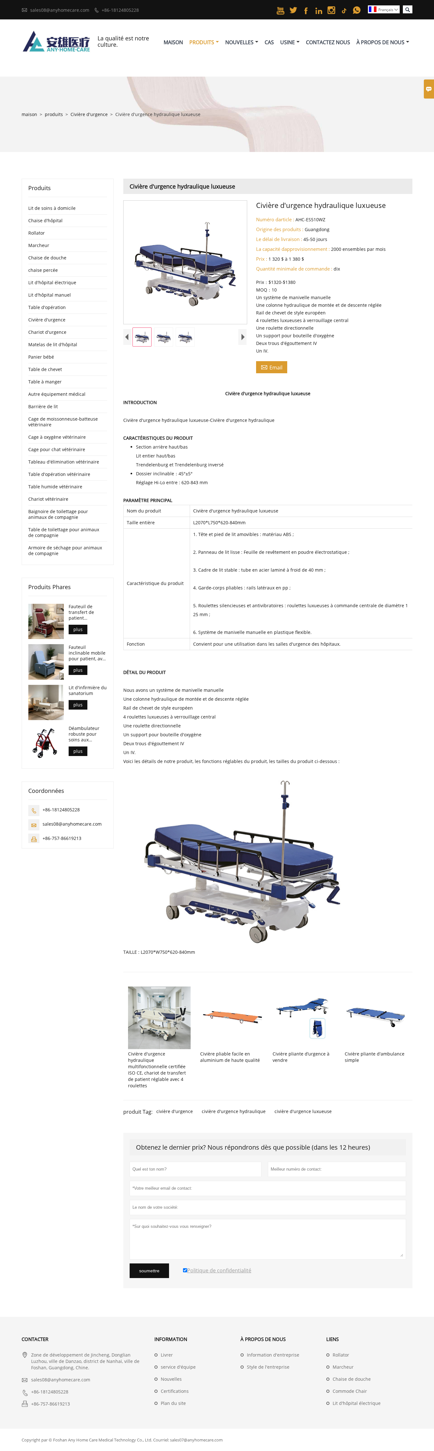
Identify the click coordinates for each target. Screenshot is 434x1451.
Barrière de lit (43, 406)
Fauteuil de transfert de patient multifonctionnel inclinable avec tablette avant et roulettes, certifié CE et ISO (87, 612)
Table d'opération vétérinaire (59, 474)
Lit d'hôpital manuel (49, 295)
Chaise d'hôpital (45, 220)
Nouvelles (239, 42)
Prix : (261, 259)
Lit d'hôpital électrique (52, 282)
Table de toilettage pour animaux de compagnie (63, 532)
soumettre (149, 1270)
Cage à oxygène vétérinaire (57, 437)
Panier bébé (41, 357)
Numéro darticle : (275, 219)
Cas (269, 42)
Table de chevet (45, 369)
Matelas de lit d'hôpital (52, 344)
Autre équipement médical (56, 394)
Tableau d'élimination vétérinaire (63, 462)
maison (29, 114)
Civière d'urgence (89, 114)
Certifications (175, 1391)
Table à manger (45, 382)
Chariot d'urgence (47, 332)
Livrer (167, 1355)
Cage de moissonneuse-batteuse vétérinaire (63, 422)
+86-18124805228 (120, 10)
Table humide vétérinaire (55, 487)
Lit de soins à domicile (52, 208)
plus (78, 629)
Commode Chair (350, 1391)
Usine (287, 42)
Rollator (36, 233)
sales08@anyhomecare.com (59, 10)
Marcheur (38, 245)
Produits (201, 42)
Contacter (35, 1339)
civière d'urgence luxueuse (303, 1111)
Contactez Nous (328, 42)
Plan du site (173, 1403)
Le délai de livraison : (279, 239)
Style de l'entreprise (268, 1367)
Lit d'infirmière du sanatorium (88, 690)
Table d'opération (47, 307)
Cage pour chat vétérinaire (56, 449)
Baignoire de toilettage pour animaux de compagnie (58, 514)
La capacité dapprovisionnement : (293, 249)
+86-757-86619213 (62, 838)
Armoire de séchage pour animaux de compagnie (65, 550)
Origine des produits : (279, 229)
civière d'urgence (174, 1111)
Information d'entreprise (273, 1355)
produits (54, 114)
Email (271, 367)
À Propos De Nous (380, 42)
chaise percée (43, 270)
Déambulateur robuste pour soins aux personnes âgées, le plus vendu (87, 733)
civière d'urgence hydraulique (234, 1111)
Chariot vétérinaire (48, 499)
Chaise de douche (47, 258)
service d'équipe (178, 1367)
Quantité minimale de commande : (294, 268)
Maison (173, 42)
